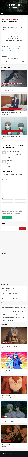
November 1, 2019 (11, 23)
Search (3, 224)
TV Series (15, 19)
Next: (16, 60)
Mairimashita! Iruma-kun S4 (8, 367)
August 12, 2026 (10, 421)
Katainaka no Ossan (6, 342)
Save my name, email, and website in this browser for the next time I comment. (12, 212)
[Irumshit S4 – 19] (14, 360)
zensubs (4, 23)
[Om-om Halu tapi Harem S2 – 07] (14, 335)
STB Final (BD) (20, 317)
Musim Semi (19, 83)
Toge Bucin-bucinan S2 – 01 (19, 311)
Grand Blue (5, 416)
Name (3, 198)
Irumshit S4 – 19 (6, 290)
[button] (2, 13)
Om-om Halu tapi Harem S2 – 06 (9, 293)
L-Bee (3, 320)
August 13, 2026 (10, 397)
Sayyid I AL (4, 307)
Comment (4, 179)
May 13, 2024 (8, 114)
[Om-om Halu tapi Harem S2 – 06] (14, 385)
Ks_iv (4, 90)
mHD (9, 50)
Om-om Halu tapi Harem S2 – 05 (9, 298)
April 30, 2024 (9, 138)
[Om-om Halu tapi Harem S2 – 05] (14, 434)
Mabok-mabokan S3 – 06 (7, 296)
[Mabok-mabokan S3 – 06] (14, 409)
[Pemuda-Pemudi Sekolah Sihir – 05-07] (14, 78)
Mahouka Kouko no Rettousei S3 (9, 83)
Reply (9, 157)
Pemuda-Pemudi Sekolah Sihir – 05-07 (11, 89)
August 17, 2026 (10, 372)
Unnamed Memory (18, 109)
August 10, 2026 (10, 446)
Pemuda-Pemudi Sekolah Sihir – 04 (11, 136)
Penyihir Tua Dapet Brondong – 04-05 (11, 112)
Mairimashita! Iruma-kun (7, 19)
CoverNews (20, 453)
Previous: (10, 57)
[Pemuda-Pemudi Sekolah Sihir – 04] (14, 126)
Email (16, 198)
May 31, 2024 (8, 90)
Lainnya (4, 50)
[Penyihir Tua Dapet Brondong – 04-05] (14, 102)
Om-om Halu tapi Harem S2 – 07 (9, 288)
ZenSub (14, 5)
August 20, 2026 (10, 347)
